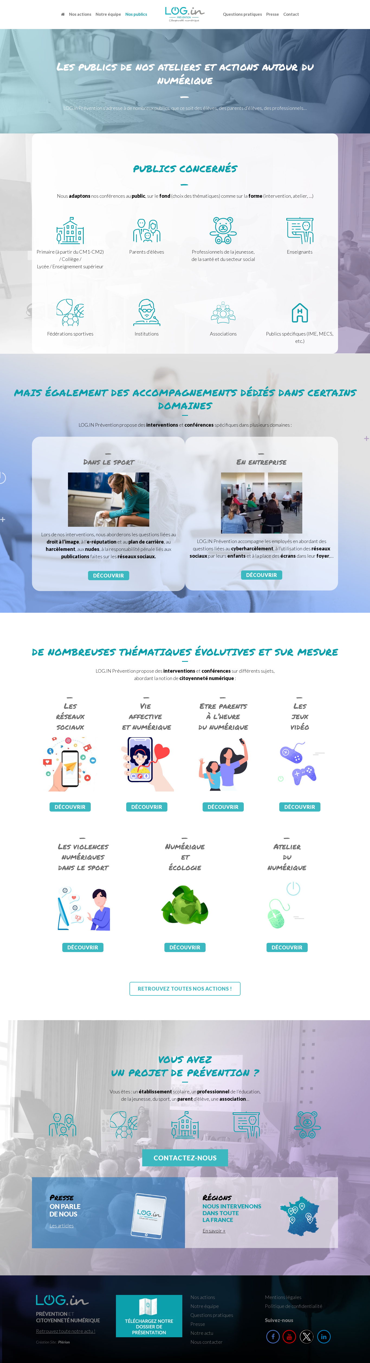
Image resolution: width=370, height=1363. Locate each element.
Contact (291, 14)
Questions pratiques (242, 14)
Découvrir (108, 576)
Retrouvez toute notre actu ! (65, 1331)
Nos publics (136, 14)
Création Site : (53, 1342)
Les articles (62, 1225)
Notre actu (201, 1333)
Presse (272, 14)
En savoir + (214, 1231)
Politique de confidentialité (293, 1306)
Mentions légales (283, 1297)
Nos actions (80, 14)
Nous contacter (206, 1342)
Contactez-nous (185, 1158)
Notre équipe (108, 14)
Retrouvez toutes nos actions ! (185, 989)
